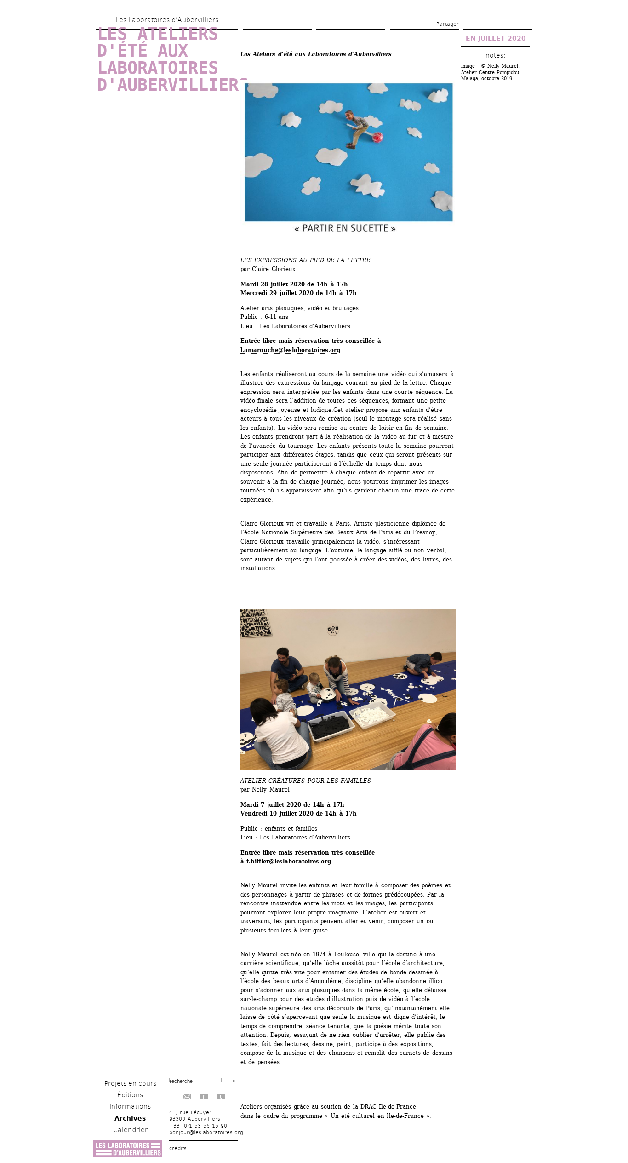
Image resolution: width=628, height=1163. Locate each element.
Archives (130, 1118)
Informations (130, 1106)
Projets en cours (130, 1083)
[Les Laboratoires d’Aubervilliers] (127, 1154)
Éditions (130, 1095)
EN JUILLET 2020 (496, 38)
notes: (495, 55)
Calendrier (130, 1130)
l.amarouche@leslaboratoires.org (290, 350)
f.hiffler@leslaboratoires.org (288, 861)
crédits (178, 1148)
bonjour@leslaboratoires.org (206, 1132)
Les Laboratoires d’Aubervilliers (166, 19)
